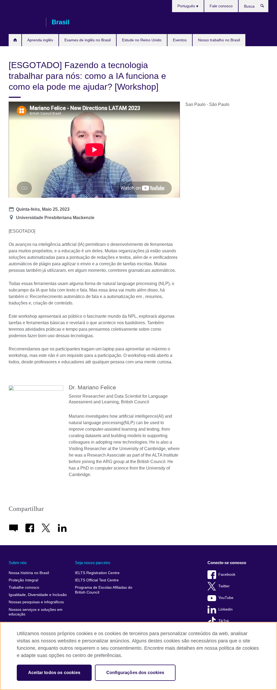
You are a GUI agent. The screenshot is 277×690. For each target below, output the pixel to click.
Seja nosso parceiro (92, 562)
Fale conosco (221, 6)
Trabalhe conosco (24, 587)
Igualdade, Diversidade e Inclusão (38, 595)
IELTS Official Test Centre (97, 580)
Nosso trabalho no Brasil (219, 40)
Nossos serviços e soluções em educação (35, 612)
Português (186, 6)
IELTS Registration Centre (97, 573)
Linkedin (225, 609)
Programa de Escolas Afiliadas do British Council (103, 589)
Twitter (224, 586)
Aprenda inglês (40, 40)
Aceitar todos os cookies (54, 672)
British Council (25, 22)
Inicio (15, 40)
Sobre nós (18, 562)
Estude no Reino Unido (141, 40)
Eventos (180, 40)
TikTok (223, 621)
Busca (265, 7)
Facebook (226, 574)
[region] (138, 656)
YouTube (225, 598)
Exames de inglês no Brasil (87, 40)
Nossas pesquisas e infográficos (36, 602)
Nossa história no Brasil (29, 573)
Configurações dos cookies (135, 672)
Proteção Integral (23, 580)
